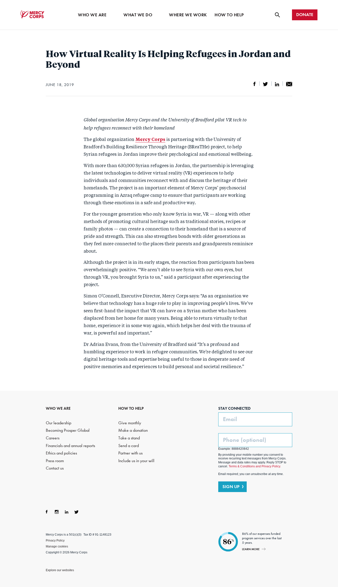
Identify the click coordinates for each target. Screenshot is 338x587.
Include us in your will (136, 460)
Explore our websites (60, 570)
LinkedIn (67, 512)
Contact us (55, 468)
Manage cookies (57, 546)
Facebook (47, 512)
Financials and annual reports (70, 445)
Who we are (92, 15)
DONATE (304, 14)
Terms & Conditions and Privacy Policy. (255, 466)
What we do (137, 15)
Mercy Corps (32, 14)
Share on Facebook (254, 84)
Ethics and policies (61, 453)
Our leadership (58, 423)
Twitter (76, 512)
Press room (55, 460)
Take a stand (129, 438)
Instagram (57, 512)
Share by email (289, 84)
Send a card (128, 445)
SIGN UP (231, 486)
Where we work (188, 15)
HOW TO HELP (131, 408)
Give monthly (129, 423)
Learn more (251, 549)
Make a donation (133, 430)
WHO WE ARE (58, 408)
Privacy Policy (55, 540)
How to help (229, 15)
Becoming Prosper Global (68, 430)
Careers (52, 438)
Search (277, 14)
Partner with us (130, 453)
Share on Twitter (265, 84)
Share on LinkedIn (277, 84)
